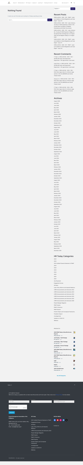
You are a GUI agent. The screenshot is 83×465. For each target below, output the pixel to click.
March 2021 (56, 233)
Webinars (56, 320)
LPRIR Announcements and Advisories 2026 (64, 300)
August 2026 (57, 101)
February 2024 (57, 167)
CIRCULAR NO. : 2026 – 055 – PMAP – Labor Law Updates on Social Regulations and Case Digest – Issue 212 (64, 19)
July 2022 (56, 208)
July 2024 (56, 156)
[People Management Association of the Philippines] (9, 3)
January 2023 (57, 195)
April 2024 (56, 162)
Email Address (56, 399)
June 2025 (56, 131)
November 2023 (57, 173)
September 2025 (58, 125)
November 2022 (57, 200)
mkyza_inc (56, 78)
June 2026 (56, 105)
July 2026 (56, 103)
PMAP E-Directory (58, 307)
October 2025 (57, 123)
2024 (55, 265)
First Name (11, 399)
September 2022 (58, 204)
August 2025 (57, 127)
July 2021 (56, 226)
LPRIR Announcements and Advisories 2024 (64, 294)
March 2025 (57, 138)
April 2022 (56, 215)
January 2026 (57, 116)
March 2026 (57, 112)
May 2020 (56, 241)
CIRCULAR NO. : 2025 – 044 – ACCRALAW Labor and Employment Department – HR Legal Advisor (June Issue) (64, 58)
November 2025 (57, 120)
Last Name (33, 399)
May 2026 (56, 107)
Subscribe (12, 412)
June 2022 (56, 211)
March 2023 (57, 191)
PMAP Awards (57, 305)
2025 (55, 274)
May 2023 (56, 186)
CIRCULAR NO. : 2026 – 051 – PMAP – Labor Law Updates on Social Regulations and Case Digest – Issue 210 (64, 46)
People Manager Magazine (60, 303)
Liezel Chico (57, 63)
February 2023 (57, 193)
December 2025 (57, 118)
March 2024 (57, 164)
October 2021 (57, 224)
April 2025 (56, 136)
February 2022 (57, 219)
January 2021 (57, 237)
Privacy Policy (59, 394)
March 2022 (57, 217)
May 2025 (56, 134)
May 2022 (56, 213)
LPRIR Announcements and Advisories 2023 (64, 292)
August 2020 (57, 239)
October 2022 (57, 202)
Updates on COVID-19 (59, 318)
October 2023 (57, 175)
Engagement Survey (58, 283)
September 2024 (58, 151)
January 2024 (57, 169)
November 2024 (57, 147)
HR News (56, 285)
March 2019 (56, 248)
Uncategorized (57, 316)
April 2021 (56, 230)
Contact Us (56, 425)
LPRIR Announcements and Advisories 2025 (64, 296)
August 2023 (57, 180)
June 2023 (56, 184)
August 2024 (57, 153)
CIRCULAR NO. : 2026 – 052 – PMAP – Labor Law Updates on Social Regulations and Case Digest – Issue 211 (64, 41)
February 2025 (57, 140)
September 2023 (58, 178)
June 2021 (56, 228)
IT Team (56, 56)
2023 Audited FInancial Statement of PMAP (64, 263)
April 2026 (56, 109)
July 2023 (56, 182)
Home (9, 385)
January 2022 (57, 222)
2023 (55, 259)
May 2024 (56, 160)
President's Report (58, 314)
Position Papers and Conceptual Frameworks (64, 311)
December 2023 (57, 171)
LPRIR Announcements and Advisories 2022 (64, 289)
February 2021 (57, 235)
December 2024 (57, 145)
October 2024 (57, 149)
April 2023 (56, 189)
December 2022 (57, 197)
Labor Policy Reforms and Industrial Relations (64, 287)
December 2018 (57, 250)
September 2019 (58, 246)
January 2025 (57, 142)
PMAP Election (57, 309)
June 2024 (56, 158)
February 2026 (57, 114)
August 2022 (57, 206)
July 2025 (56, 129)
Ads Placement (57, 281)
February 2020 (57, 244)
